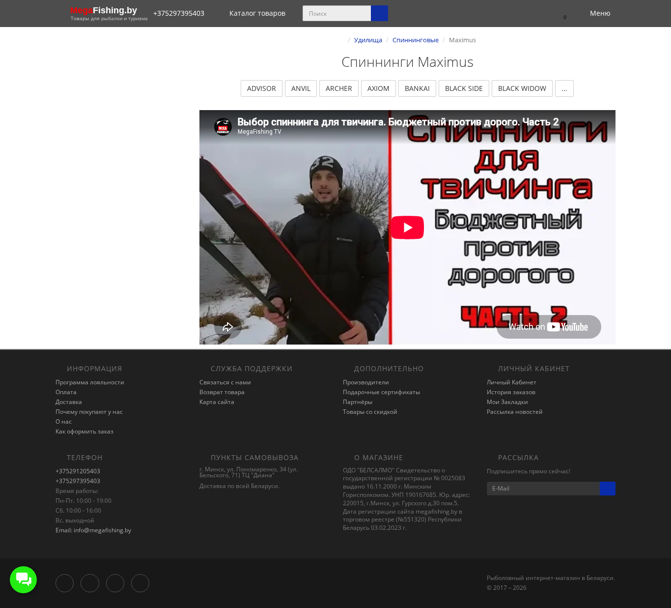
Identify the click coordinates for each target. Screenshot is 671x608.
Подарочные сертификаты (381, 392)
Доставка (69, 402)
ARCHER (339, 88)
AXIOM (378, 88)
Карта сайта (216, 402)
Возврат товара (222, 392)
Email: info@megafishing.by (93, 530)
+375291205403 (78, 471)
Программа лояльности (90, 382)
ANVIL (300, 88)
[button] (560, 13)
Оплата (66, 392)
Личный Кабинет (511, 382)
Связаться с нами (225, 382)
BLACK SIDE (464, 88)
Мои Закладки (507, 402)
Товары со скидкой (370, 411)
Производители (366, 382)
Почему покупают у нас (89, 411)
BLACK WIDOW (522, 88)
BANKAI (417, 88)
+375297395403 (78, 481)
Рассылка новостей (515, 411)
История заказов (511, 392)
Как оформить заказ (84, 431)
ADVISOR (261, 88)
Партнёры (357, 402)
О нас (64, 421)
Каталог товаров (257, 13)
